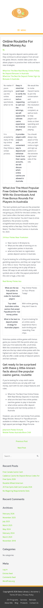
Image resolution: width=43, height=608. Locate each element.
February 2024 (8, 533)
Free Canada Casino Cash (13, 472)
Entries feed (8, 573)
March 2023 (7, 537)
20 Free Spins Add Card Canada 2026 (17, 487)
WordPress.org (9, 581)
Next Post (22, 447)
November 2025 (9, 517)
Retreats (32, 600)
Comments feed (9, 577)
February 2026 (8, 513)
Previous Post (22, 441)
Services (23, 600)
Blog (16, 603)
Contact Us (34, 603)
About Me (9, 603)
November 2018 (9, 541)
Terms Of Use (15, 595)
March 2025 (7, 525)
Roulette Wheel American (13, 483)
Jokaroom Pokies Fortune (13, 430)
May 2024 (6, 529)
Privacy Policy (28, 595)
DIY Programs (12, 600)
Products (24, 603)
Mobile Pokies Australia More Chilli (17, 432)
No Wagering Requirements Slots (16, 491)
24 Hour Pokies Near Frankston (15, 237)
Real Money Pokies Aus (12, 281)
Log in (5, 569)
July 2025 (6, 521)
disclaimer (35, 591)
